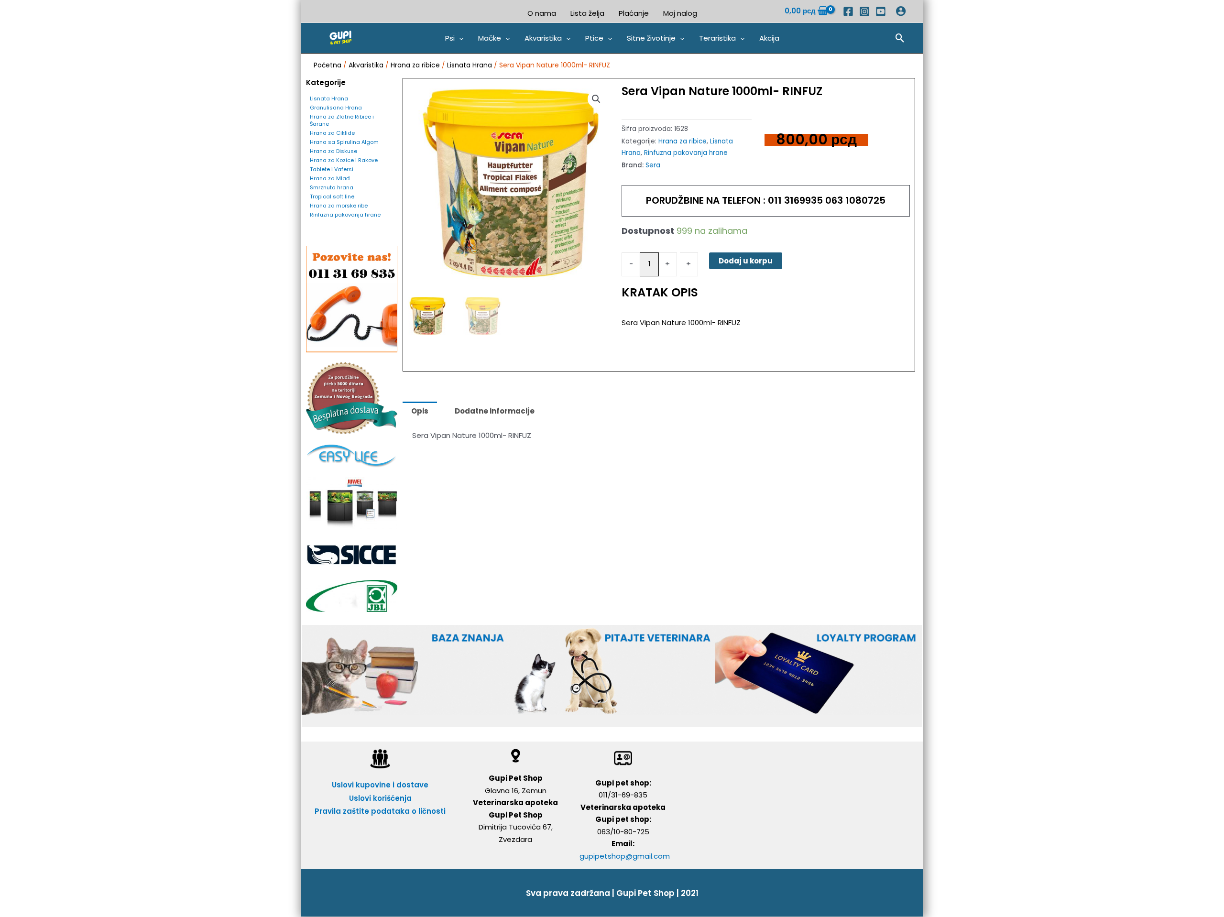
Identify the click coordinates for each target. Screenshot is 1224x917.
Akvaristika (366, 65)
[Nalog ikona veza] (901, 11)
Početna (327, 65)
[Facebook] (848, 11)
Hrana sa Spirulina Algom (344, 142)
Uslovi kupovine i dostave (380, 785)
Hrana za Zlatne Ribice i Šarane (342, 120)
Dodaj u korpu (746, 261)
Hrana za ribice (415, 65)
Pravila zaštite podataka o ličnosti (380, 811)
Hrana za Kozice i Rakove (344, 160)
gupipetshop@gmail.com (624, 856)
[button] (454, 38)
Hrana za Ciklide (332, 133)
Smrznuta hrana (331, 187)
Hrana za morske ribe (339, 205)
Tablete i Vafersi (331, 169)
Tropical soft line (332, 196)
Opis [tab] (419, 411)
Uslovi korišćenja (380, 798)
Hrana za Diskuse (333, 151)
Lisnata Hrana (469, 65)
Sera (652, 165)
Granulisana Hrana (336, 107)
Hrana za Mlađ (330, 178)
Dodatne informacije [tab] (495, 411)
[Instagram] (864, 11)
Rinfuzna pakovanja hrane (345, 214)
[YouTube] (880, 11)
